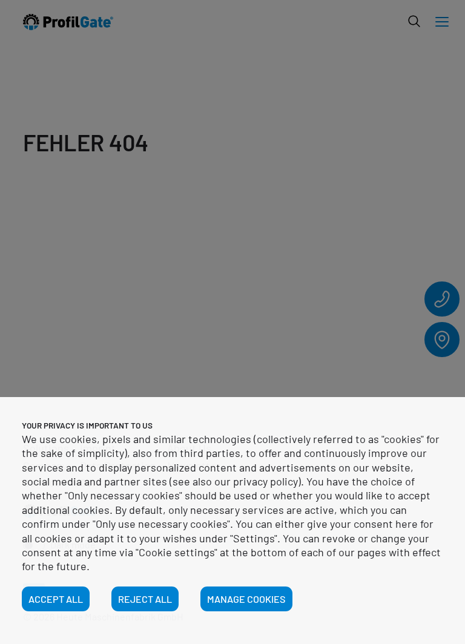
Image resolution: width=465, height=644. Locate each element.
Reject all (145, 599)
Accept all (55, 599)
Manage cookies (246, 599)
